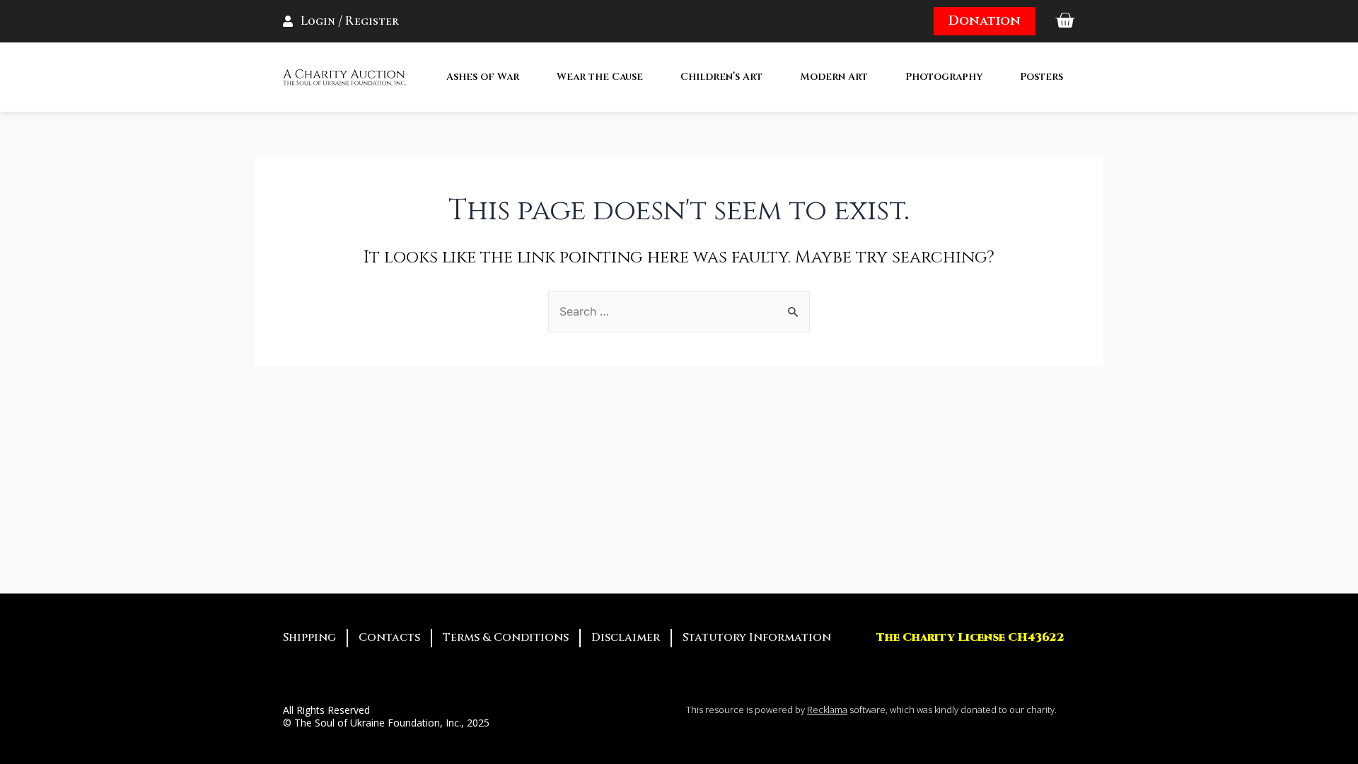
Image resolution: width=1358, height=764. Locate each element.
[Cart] (1065, 21)
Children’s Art (721, 76)
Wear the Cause (600, 76)
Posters (1041, 76)
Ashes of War (482, 76)
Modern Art (834, 76)
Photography (943, 76)
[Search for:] (679, 311)
